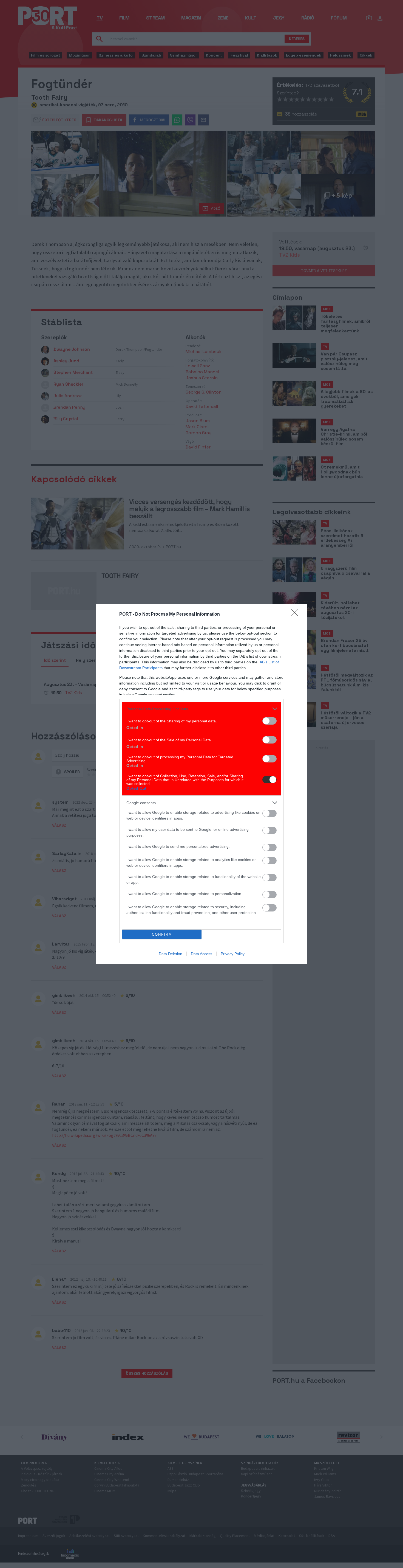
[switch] (269, 721)
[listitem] (201, 709)
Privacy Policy (233, 954)
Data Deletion (170, 954)
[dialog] (201, 784)
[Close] (296, 614)
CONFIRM (162, 934)
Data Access (201, 954)
